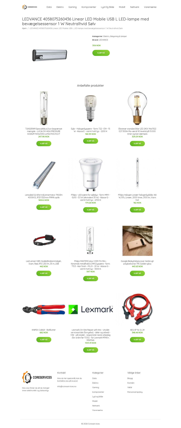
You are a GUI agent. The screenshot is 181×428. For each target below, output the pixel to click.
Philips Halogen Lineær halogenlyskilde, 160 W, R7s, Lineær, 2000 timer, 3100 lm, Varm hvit (137, 197)
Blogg (130, 378)
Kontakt (130, 383)
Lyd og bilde (107, 7)
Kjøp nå (101, 53)
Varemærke (150, 7)
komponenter (89, 7)
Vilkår (129, 387)
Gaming (73, 7)
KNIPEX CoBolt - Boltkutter (44, 330)
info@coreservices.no (66, 386)
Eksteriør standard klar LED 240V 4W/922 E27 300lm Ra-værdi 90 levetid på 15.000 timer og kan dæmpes (137, 131)
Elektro (60, 7)
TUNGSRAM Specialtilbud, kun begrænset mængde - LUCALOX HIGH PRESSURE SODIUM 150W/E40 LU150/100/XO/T (43, 131)
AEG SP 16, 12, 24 (137, 330)
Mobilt (122, 7)
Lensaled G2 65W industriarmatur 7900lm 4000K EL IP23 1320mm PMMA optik (43, 196)
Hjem (24, 28)
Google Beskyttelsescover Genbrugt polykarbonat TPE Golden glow (137, 262)
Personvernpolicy (134, 392)
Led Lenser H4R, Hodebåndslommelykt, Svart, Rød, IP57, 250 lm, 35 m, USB (43, 262)
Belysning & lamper (118, 36)
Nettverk (134, 7)
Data (49, 7)
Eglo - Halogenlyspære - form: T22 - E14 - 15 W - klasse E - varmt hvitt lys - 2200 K (90, 130)
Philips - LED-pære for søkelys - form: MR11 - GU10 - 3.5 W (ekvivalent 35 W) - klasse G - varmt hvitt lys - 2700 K (90, 197)
